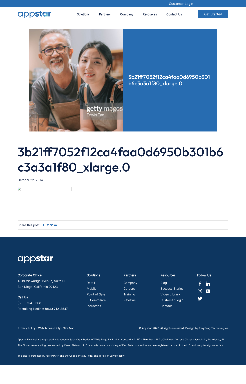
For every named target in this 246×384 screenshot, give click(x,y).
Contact (166, 306)
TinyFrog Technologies (213, 328)
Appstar (34, 14)
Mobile (92, 288)
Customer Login (181, 4)
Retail (91, 283)
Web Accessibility (49, 328)
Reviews (130, 300)
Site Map (68, 328)
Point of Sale (96, 294)
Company (130, 283)
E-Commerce (96, 300)
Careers (129, 288)
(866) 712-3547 (56, 309)
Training (129, 294)
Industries (94, 306)
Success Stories (172, 288)
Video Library (170, 294)
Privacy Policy (26, 328)
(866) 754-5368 (29, 303)
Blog (163, 283)
